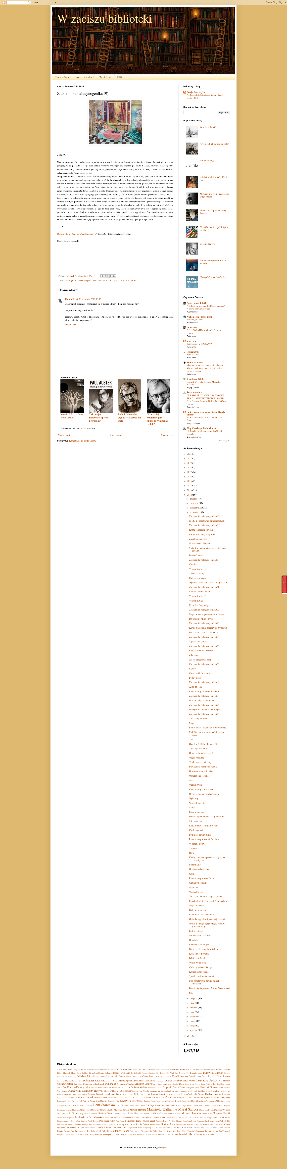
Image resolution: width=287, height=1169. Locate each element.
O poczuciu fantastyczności (202, 753)
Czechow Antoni (65, 1083)
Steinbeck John (119, 1127)
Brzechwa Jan (196, 1072)
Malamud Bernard (121, 1109)
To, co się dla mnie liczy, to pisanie (205, 896)
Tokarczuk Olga (82, 1130)
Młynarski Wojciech (65, 1117)
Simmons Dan (63, 1127)
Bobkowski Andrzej (89, 1073)
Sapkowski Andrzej (115, 1124)
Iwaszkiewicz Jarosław (105, 1097)
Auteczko (193, 780)
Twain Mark (181, 1131)
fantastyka (69, 280)
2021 (189, 458)
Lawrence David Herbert (83, 1105)
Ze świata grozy (196, 573)
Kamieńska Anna (184, 1097)
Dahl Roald (78, 1084)
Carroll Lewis (195, 1076)
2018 (189, 467)
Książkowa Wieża (195, 379)
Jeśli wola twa (195, 821)
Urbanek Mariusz (82, 1134)
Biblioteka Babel (197, 958)
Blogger (163, 1147)
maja (192, 1012)
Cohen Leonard (173, 1080)
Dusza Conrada (196, 555)
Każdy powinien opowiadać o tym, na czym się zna (207, 859)
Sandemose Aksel (99, 1124)
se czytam (191, 341)
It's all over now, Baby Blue (202, 534)
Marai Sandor (188, 1109)
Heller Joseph (140, 1094)
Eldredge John (83, 1087)
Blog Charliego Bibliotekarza (201, 428)
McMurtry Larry (76, 1113)
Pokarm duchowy (197, 811)
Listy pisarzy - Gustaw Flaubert (204, 691)
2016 (189, 476)
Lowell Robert (204, 1105)
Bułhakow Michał (85, 1076)
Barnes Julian (178, 1069)
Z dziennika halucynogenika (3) (204, 695)
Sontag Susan (76, 1127)
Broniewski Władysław (169, 1073)
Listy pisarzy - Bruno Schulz (202, 789)
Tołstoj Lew (157, 1131)
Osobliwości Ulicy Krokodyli (203, 744)
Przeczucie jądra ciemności (201, 914)
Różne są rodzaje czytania (201, 529)
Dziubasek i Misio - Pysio (201, 618)
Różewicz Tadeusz (73, 1124)
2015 (189, 481)
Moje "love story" (197, 905)
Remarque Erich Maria (205, 1121)
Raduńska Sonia (189, 1120)
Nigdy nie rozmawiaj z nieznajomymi (207, 520)
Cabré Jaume (100, 1076)
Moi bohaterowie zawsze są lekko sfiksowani (205, 982)
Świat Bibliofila (194, 392)
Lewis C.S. (144, 1105)
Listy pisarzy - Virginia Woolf (203, 825)
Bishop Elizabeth (63, 1073)
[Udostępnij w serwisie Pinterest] (114, 276)
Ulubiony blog (207, 160)
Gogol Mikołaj (124, 1090)
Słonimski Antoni (199, 1127)
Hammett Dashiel (95, 1094)
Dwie (191, 852)
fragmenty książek (83, 280)
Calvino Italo (111, 1076)
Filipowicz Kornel (155, 1087)
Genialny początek (197, 882)
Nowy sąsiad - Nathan (199, 543)
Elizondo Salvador (98, 1087)
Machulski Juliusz (72, 1110)
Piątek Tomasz (93, 1121)
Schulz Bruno (142, 1124)
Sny (191, 739)
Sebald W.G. (155, 1124)
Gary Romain (63, 1090)
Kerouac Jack (77, 1101)
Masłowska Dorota (206, 1110)
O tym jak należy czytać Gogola (204, 793)
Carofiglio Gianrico (163, 1076)
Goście (192, 873)
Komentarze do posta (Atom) (82, 440)
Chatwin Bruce (111, 1080)
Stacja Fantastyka (196, 92)
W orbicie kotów (197, 843)
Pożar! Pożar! (195, 677)
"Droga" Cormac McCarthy (213, 277)
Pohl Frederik (121, 1121)
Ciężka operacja (196, 830)
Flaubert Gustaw (209, 1087)
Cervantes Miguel (64, 1080)
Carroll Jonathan (180, 1076)
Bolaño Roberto (105, 1072)
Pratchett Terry (134, 1120)
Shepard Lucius (209, 1124)
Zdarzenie (193, 655)
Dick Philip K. (112, 1083)
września (194, 512)
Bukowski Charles (213, 1072)
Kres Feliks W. (202, 1101)
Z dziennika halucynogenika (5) (204, 664)
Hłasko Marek (85, 1097)
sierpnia (194, 998)
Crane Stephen (224, 1080)
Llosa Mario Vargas (178, 1105)
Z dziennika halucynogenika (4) (204, 682)
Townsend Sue (147, 1131)
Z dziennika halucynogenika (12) (204, 525)
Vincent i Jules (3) (197, 568)
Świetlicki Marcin (187, 1134)
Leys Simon (155, 1105)
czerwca (194, 1007)
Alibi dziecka (195, 686)
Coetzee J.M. (161, 1080)
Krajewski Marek (189, 1100)
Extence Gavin (124, 1087)
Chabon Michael (77, 1080)
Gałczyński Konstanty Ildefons (86, 1090)
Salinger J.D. (87, 1124)
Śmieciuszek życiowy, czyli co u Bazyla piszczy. (206, 413)
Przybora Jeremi (162, 1121)
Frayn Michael (224, 1087)
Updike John (69, 1134)
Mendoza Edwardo (106, 1113)
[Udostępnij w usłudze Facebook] (111, 276)
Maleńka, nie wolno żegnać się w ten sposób (214, 195)
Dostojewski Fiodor (192, 1084)
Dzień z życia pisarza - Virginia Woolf (207, 816)
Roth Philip (219, 1120)
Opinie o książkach (84, 77)
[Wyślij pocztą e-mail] (101, 276)
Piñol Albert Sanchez (79, 1121)
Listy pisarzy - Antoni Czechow (204, 839)
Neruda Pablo (108, 1117)
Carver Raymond (209, 1076)
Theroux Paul (69, 1131)
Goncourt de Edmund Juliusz (162, 1090)
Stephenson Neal (135, 1127)
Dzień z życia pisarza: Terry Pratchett (213, 212)
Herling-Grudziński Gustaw (192, 1094)
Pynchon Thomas (175, 1121)
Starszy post (167, 435)
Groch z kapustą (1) (209, 243)
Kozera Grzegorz (157, 1101)
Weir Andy (120, 1134)
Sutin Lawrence (164, 1127)
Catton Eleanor (223, 1076)
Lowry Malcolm (217, 1105)
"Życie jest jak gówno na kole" (214, 143)
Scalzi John (130, 1124)
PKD (119, 77)
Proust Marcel (148, 1120)
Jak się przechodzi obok (200, 659)
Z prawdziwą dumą (198, 641)
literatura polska (113, 280)
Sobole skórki (193, 354)
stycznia (194, 1030)
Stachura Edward (89, 1127)
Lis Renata (165, 1105)
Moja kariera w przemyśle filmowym (206, 614)
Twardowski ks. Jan (213, 1131)
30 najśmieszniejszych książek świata (214, 229)
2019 (189, 462)
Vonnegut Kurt (109, 1134)
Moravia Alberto (174, 1113)
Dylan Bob (215, 1083)
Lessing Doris (134, 1105)
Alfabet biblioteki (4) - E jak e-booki (215, 178)
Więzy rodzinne (196, 757)
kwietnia (194, 1016)
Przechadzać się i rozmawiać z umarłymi (208, 901)
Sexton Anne (168, 1124)
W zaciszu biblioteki (104, 18)
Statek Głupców (195, 362)
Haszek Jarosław (111, 1094)
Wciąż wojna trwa (197, 962)
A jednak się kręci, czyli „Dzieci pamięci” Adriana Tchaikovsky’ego (206, 307)
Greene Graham (181, 1091)
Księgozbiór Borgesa (199, 953)
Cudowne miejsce (197, 577)
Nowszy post (64, 435)
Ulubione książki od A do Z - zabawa (214, 262)
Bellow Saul (190, 1069)
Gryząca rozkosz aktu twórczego (204, 709)
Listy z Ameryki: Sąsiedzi (201, 650)
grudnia (194, 498)
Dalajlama (87, 1083)
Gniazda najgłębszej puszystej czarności (207, 919)
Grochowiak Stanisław (196, 1091)
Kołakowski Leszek (172, 1100)
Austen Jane (115, 1069)
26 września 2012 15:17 (90, 299)
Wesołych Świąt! (208, 127)
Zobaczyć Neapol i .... (199, 748)
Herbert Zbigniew (173, 1094)
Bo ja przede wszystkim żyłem (203, 949)
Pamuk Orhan (165, 1117)
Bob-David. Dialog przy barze (203, 632)
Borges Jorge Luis (121, 1072)
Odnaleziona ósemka (198, 775)
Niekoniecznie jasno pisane (200, 316)
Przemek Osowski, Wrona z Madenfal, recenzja (204, 383)
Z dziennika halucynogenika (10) (204, 587)
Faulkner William (139, 1087)
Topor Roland (122, 1131)
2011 (189, 1035)
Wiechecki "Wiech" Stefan (146, 1134)
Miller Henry (134, 1113)
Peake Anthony (200, 1117)
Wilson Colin (162, 1134)
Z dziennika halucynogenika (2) (204, 705)
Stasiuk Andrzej (103, 1127)
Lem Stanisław (98, 280)
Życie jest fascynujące (199, 605)
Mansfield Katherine (162, 1109)
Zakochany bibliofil (198, 718)
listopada (194, 503)
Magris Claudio (106, 1109)
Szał (191, 992)
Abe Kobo (61, 1069)
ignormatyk (193, 352)
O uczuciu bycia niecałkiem (202, 700)
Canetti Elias (137, 1076)
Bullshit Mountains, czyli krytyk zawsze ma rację (129, 417)
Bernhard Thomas (203, 1069)
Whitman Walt (130, 1134)
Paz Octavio (189, 1117)
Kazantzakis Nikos (64, 1101)
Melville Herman (90, 1113)
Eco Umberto (69, 1087)
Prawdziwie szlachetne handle (203, 766)
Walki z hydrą (195, 784)
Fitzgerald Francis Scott (174, 1087)
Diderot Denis (156, 1084)
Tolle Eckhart (108, 1131)
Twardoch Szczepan (195, 1131)
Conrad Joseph (188, 1080)
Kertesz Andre (89, 1100)
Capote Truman (149, 1076)
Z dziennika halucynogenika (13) (204, 516)
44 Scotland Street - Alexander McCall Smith (204, 419)
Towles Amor (135, 1131)
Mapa (191, 723)
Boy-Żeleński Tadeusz (139, 1073)
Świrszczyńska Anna (205, 1134)
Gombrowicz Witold (140, 1090)
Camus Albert (125, 1076)
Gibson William (110, 1091)
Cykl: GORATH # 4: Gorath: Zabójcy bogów (204, 331)
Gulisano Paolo (70, 1094)
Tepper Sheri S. (213, 1127)
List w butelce (195, 930)
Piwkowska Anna (63, 1121)
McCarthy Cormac (222, 1109)
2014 (189, 485)
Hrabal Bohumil (214, 1094)
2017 (189, 472)
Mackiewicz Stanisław (90, 1109)
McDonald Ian (62, 1113)
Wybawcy (193, 798)
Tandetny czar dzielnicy (200, 762)
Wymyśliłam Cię (197, 803)
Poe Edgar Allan (107, 1120)
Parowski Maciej (178, 1117)
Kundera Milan (215, 1101)
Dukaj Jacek (205, 1084)
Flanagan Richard (192, 1087)
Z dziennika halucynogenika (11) (204, 559)
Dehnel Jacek (98, 1083)
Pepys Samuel (213, 1117)
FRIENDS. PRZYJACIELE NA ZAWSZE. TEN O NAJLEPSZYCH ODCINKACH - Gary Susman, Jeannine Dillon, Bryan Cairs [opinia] (206, 399)
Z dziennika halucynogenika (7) (204, 636)
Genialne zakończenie (199, 869)
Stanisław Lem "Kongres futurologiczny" (75, 233)
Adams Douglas (73, 1069)
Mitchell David (146, 1113)
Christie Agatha (125, 1080)
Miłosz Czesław (160, 1113)
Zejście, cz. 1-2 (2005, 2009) (199, 343)
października (196, 507)
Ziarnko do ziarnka (198, 538)
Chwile (192, 564)
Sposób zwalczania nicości (201, 976)
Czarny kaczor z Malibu (200, 591)
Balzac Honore (149, 1069)
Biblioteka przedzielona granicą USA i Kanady (204, 432)
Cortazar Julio (206, 1079)
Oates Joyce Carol (138, 1117)
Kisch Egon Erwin (115, 1101)
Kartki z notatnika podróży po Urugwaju (208, 627)
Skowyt (192, 668)
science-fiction (127, 280)
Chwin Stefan (138, 1080)
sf (135, 280)
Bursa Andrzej (70, 1076)
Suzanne (193, 848)
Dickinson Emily (143, 1083)
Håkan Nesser (71, 1097)
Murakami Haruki (221, 1113)
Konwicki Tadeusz (131, 1100)
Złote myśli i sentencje (199, 673)
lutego (193, 1025)
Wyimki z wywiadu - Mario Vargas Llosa (208, 582)
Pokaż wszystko (224, 441)
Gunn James (82, 1094)
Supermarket (195, 864)
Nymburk (193, 887)
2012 (189, 494)
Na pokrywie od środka (200, 935)
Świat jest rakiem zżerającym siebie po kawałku (207, 549)
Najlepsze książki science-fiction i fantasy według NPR (206, 96)
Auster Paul (126, 1069)
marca (193, 1021)
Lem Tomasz (122, 1105)
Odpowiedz (70, 324)
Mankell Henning (138, 1109)
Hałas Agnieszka (126, 1094)
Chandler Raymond (94, 1080)
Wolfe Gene (173, 1134)
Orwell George (152, 1117)
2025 (189, 453)
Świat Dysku (105, 77)
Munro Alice (207, 1113)
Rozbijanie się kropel (199, 944)
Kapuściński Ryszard (201, 1097)
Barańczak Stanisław (164, 1069)
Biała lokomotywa (197, 910)
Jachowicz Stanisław (124, 1097)
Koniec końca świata (198, 971)
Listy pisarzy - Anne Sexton (202, 878)
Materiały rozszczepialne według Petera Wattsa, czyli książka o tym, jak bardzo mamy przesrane (205, 368)
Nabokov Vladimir (88, 1116)
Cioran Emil (150, 1080)
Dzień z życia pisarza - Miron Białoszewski (209, 988)
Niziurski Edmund (122, 1117)
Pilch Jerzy (225, 1117)
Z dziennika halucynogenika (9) (204, 609)
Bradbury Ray (153, 1073)
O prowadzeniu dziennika (201, 771)
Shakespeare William (184, 1124)
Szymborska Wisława (181, 1127)
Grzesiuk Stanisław (213, 1091)
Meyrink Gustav (121, 1113)
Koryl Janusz (145, 1101)
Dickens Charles (127, 1083)
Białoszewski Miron (220, 1069)
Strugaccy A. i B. (150, 1127)
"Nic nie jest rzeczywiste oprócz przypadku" (98, 417)
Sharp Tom (197, 1124)
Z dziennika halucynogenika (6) (204, 646)
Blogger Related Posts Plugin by (71, 428)
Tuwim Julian (169, 1130)
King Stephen (101, 1100)
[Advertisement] (117, 260)
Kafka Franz (169, 1097)
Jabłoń (192, 807)
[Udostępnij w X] (108, 276)
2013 (189, 490)
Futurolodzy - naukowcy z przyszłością (207, 727)
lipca (192, 1002)
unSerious (192, 327)
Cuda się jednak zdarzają (200, 967)
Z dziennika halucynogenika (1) (204, 713)
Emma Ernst (71, 299)
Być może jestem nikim (200, 834)
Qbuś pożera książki (197, 303)
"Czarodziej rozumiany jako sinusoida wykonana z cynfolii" (157, 419)
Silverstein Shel (223, 1124)
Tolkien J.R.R (96, 1131)
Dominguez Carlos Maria (173, 1083)
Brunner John (184, 1073)
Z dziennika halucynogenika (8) (204, 623)
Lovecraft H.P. (192, 1105)
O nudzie (193, 940)
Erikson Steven (111, 1087)
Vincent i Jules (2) (197, 596)
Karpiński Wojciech (220, 1097)
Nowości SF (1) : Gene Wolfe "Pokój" (71, 415)
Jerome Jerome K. (153, 1097)
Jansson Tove (138, 1097)
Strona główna (62, 77)
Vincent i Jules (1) (197, 600)
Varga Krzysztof (96, 1134)
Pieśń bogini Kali (195, 319)
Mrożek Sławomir (191, 1113)
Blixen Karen (76, 1073)
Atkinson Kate (104, 1069)
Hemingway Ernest (156, 1094)
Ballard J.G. (137, 1069)
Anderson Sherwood (89, 1069)
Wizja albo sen (196, 891)
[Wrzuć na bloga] (104, 276)
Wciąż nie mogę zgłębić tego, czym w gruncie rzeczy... (207, 925)
